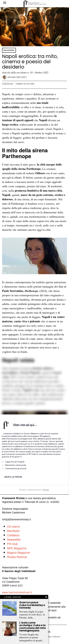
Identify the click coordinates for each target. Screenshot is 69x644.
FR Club (12, 544)
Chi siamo (13, 526)
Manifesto (13, 531)
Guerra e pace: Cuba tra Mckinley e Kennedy (32, 605)
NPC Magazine (16, 548)
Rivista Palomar (17, 557)
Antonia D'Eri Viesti (17, 77)
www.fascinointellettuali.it (17, 592)
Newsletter (9, 50)
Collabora (13, 535)
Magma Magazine (18, 552)
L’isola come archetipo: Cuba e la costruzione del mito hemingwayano (32, 626)
